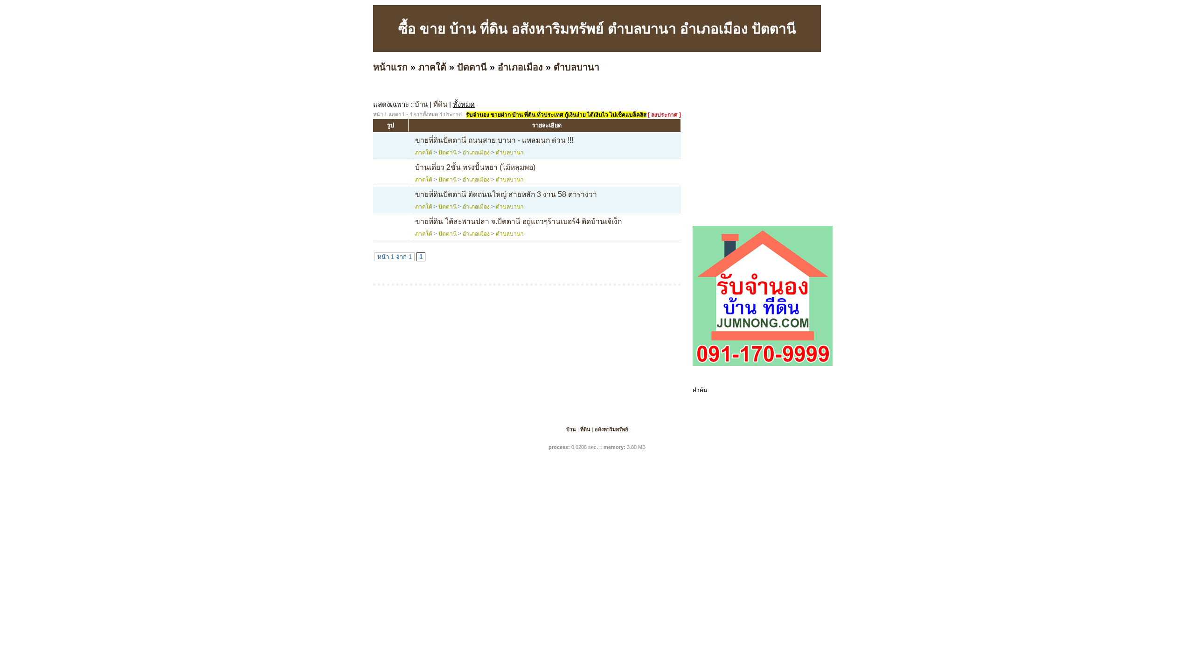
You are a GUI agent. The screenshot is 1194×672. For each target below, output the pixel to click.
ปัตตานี (472, 67)
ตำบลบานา (576, 67)
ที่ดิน (440, 104)
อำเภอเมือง (520, 67)
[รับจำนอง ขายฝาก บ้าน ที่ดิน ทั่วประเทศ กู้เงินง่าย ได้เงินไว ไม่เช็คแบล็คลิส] (763, 364)
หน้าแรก (390, 67)
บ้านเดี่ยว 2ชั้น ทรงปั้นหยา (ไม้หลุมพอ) (475, 167)
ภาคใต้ (432, 67)
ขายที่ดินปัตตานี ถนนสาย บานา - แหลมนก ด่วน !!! (494, 140)
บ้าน (421, 104)
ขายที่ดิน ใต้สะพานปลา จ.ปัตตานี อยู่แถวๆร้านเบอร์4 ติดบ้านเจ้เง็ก (518, 221)
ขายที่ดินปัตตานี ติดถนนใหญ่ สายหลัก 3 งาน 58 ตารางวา (506, 194)
